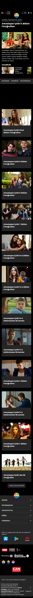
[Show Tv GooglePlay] (16, 539)
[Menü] (2, 12)
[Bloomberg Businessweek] (22, 556)
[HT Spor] (18, 550)
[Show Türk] (8, 562)
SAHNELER (14, 81)
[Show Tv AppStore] (6, 539)
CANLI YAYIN (8, 13)
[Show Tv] (16, 15)
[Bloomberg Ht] (7, 556)
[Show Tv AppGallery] (27, 539)
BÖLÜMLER (5, 81)
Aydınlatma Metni (7, 591)
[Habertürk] (4, 550)
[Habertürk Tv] (12, 550)
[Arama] (31, 13)
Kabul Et (28, 591)
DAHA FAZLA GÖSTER (16, 486)
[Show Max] (13, 562)
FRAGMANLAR (25, 81)
